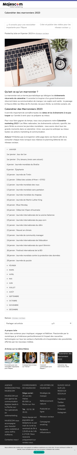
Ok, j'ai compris (39, 452)
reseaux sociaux (18, 318)
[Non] (75, 450)
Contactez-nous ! (12, 439)
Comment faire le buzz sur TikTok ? (29, 366)
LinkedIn (61, 405)
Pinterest (61, 409)
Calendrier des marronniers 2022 (63, 366)
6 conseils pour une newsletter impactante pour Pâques (12, 366)
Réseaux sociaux (47, 416)
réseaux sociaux (42, 33)
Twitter (61, 402)
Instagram (62, 412)
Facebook (62, 399)
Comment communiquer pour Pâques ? (46, 366)
